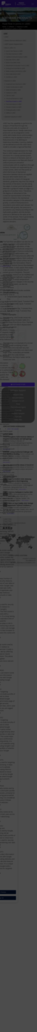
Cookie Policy (5, 266)
